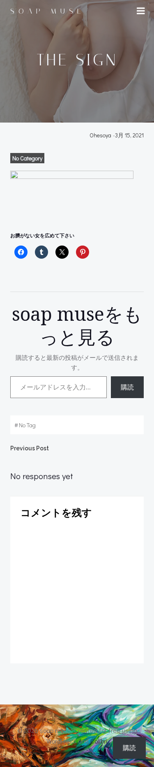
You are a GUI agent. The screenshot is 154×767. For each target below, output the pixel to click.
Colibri (99, 741)
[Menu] (141, 11)
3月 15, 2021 (129, 135)
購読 (127, 387)
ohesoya (100, 135)
